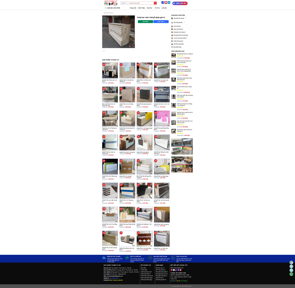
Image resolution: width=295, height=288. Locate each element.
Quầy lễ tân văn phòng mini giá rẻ (144, 104)
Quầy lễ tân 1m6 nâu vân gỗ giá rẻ (161, 200)
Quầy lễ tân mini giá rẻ (143, 152)
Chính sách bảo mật (146, 271)
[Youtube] (166, 2)
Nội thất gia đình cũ (161, 279)
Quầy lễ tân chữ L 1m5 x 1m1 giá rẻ (161, 104)
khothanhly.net (114, 278)
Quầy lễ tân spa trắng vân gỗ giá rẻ (127, 224)
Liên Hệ (164, 8)
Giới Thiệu (141, 8)
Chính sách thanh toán (147, 275)
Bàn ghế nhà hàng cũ (161, 275)
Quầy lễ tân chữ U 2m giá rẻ (161, 224)
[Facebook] (162, 2)
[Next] (107, 49)
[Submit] (155, 3)
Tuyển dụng (144, 269)
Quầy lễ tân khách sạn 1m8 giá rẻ (126, 249)
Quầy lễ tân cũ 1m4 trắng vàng (126, 104)
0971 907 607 (181, 3)
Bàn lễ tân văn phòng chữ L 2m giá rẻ (144, 176)
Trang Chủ (133, 8)
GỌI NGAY (145, 21)
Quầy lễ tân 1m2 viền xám (161, 248)
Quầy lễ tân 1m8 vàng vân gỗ (144, 128)
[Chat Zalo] (291, 266)
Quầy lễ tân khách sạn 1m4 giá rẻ (109, 80)
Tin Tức (157, 8)
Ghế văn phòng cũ (161, 269)
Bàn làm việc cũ (160, 268)
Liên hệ (178, 280)
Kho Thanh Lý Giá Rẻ (116, 280)
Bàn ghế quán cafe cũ (162, 273)
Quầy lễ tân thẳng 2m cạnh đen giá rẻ (161, 152)
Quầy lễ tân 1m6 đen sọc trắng (143, 200)
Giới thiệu (143, 268)
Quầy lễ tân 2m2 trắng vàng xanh (109, 176)
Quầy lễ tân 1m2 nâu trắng (144, 248)
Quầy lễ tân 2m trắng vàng (161, 176)
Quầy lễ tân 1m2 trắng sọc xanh (126, 200)
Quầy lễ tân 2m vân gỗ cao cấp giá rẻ (126, 80)
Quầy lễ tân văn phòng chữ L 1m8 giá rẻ (127, 128)
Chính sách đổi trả (145, 273)
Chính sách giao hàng (146, 277)
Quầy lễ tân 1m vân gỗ (125, 176)
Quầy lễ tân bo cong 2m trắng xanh (108, 152)
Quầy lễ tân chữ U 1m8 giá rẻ (127, 152)
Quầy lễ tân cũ (160, 277)
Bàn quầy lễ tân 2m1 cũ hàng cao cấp (108, 104)
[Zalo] (169, 2)
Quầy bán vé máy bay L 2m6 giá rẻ (144, 224)
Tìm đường (184, 280)
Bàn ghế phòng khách (162, 271)
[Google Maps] (291, 262)
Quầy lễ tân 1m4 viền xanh (161, 80)
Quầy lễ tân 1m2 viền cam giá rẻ (143, 80)
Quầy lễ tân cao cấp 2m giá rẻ (109, 200)
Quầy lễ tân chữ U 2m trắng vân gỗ (109, 224)
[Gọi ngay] (291, 274)
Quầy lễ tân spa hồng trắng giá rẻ (161, 128)
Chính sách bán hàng (146, 279)
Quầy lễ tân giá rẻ (108, 12)
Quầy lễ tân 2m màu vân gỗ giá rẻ (109, 248)
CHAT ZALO (161, 21)
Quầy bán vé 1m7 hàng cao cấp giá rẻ (109, 128)
